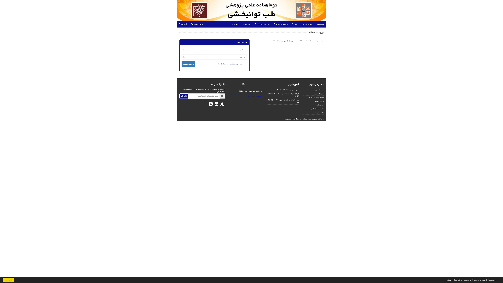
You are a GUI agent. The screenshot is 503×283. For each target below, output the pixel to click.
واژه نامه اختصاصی (317, 108)
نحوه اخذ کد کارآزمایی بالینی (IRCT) (286, 100)
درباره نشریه (319, 93)
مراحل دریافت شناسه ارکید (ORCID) (285, 93)
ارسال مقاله (247, 24)
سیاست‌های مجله (281, 24)
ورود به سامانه (197, 24)
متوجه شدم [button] (9, 279)
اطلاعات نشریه (307, 24)
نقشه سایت (319, 112)
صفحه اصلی (320, 24)
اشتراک (184, 96)
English (183, 24)
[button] (445, 280)
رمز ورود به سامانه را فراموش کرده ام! (229, 64)
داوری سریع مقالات (292, 89)
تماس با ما (235, 24)
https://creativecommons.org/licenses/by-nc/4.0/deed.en (246, 95)
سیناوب (288, 119)
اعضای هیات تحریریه (316, 97)
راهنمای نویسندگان (263, 24)
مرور (295, 24)
